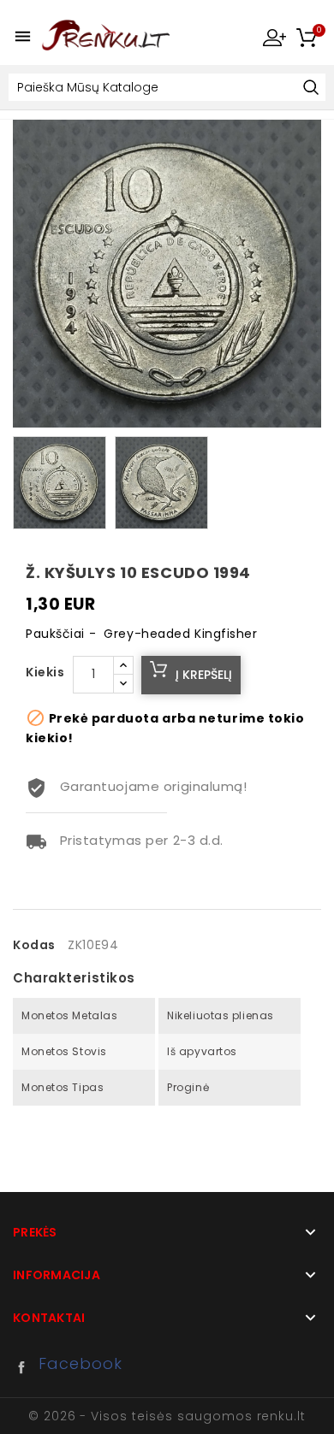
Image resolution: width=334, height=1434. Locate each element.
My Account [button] (274, 37)
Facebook (26, 1367)
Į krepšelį (204, 674)
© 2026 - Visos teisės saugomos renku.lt (167, 1416)
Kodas (34, 944)
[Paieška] (310, 88)
